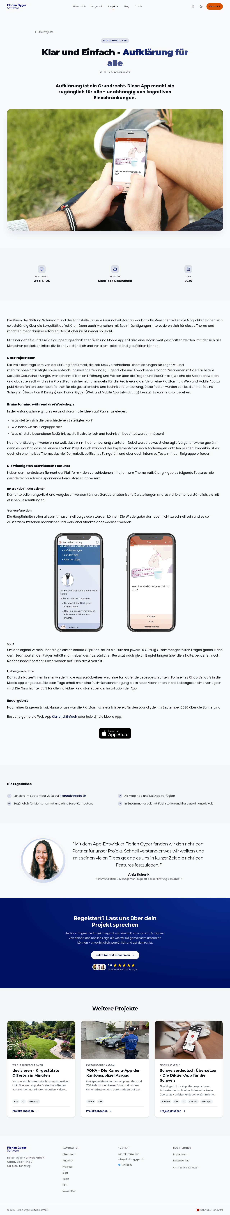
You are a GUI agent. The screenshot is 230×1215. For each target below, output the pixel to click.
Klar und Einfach (64, 716)
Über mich (79, 6)
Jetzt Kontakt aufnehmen (113, 955)
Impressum (180, 1154)
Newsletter (69, 1191)
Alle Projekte (46, 32)
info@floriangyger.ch (131, 1159)
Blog (126, 6)
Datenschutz (181, 1160)
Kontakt (214, 6)
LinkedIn (127, 1165)
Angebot (96, 6)
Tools (138, 6)
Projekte (113, 6)
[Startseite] (16, 6)
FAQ (65, 1185)
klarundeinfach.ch (73, 796)
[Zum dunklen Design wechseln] (201, 6)
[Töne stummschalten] (192, 6)
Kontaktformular (128, 1154)
